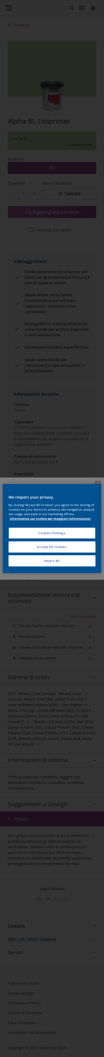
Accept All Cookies (52, 547)
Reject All (52, 561)
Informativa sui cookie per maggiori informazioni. (50, 518)
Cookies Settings (51, 533)
